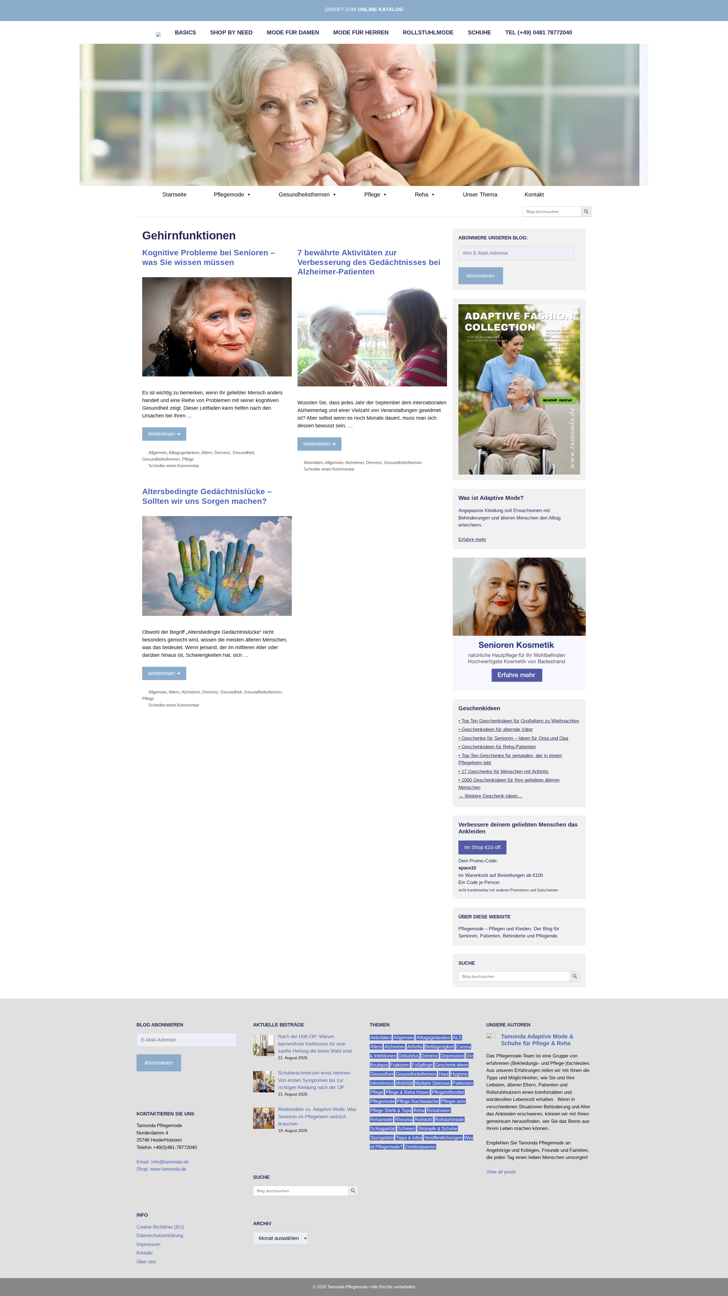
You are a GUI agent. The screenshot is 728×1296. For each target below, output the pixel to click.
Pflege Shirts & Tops (390, 1110)
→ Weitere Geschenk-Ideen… (490, 796)
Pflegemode (229, 194)
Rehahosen (438, 1110)
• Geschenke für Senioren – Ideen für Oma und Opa (513, 738)
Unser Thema (480, 194)
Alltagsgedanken (184, 452)
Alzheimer (354, 462)
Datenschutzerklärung (159, 1235)
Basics (185, 32)
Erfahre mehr (472, 539)
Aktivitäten (313, 462)
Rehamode (381, 1119)
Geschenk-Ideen (451, 1064)
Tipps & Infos (409, 1137)
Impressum (148, 1244)
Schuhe (479, 32)
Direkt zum (364, 9)
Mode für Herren (360, 32)
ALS (457, 1037)
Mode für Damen (293, 32)
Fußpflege (422, 1064)
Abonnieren (480, 276)
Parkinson (462, 1082)
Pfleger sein (453, 1101)
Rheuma (403, 1119)
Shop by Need (231, 32)
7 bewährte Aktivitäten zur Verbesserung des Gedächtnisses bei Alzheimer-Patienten (368, 262)
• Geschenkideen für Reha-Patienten (497, 747)
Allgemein (157, 452)
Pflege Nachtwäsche (418, 1101)
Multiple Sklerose (432, 1082)
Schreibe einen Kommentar (173, 465)
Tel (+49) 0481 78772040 (538, 32)
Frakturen (400, 1064)
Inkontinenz (382, 1082)
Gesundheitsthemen (304, 194)
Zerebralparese (420, 1146)
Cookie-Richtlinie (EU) (160, 1227)
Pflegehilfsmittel (448, 1092)
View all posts (501, 1172)
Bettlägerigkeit (439, 1046)
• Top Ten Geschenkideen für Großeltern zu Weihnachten (518, 721)
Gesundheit (243, 452)
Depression (452, 1055)
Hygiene (459, 1073)
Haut (443, 1073)
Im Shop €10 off (482, 847)
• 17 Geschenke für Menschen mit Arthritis (503, 771)
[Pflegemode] (364, 114)
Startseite (174, 194)
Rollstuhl (424, 1119)
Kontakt (534, 194)
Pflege (372, 194)
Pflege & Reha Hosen (408, 1092)
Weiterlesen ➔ (164, 434)
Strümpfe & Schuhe (437, 1128)
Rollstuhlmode (428, 32)
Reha (421, 194)
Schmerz (407, 1128)
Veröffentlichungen (443, 1137)
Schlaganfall (383, 1128)
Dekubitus (408, 1055)
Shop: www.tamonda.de (161, 1169)
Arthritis (415, 1046)
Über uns (146, 1261)
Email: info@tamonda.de (162, 1162)
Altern (206, 452)
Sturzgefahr (382, 1137)
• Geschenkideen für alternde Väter (495, 729)
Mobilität (404, 1082)
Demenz (222, 452)
